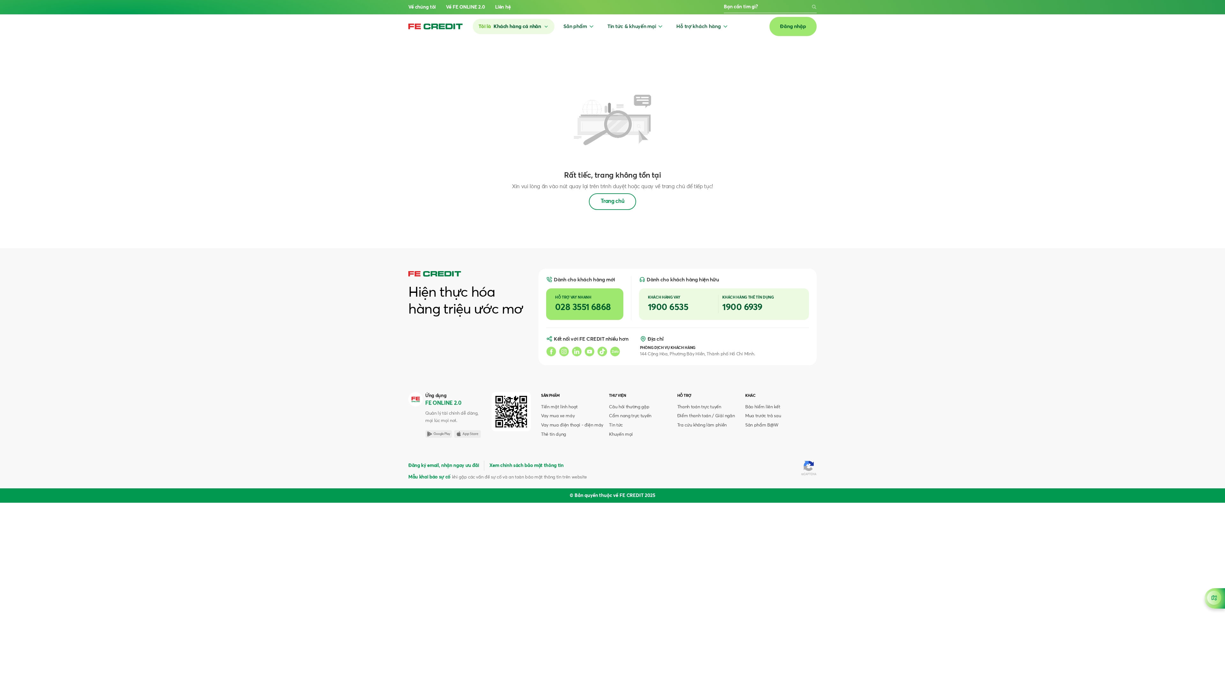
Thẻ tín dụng (553, 434)
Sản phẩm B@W (761, 425)
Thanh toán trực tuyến (699, 407)
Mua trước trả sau (763, 416)
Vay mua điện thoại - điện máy (572, 425)
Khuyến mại (621, 434)
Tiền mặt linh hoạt (559, 407)
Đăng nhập (793, 26)
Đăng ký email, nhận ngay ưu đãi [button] (443, 465)
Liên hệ (503, 7)
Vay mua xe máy (558, 416)
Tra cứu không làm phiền (702, 425)
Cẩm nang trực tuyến (630, 416)
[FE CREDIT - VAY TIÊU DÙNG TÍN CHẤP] (435, 26)
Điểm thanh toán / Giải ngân (706, 416)
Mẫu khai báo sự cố (429, 477)
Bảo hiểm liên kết (762, 407)
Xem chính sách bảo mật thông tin (526, 465)
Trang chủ (613, 201)
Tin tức (616, 425)
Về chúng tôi (422, 7)
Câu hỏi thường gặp (629, 407)
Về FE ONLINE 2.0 (465, 7)
